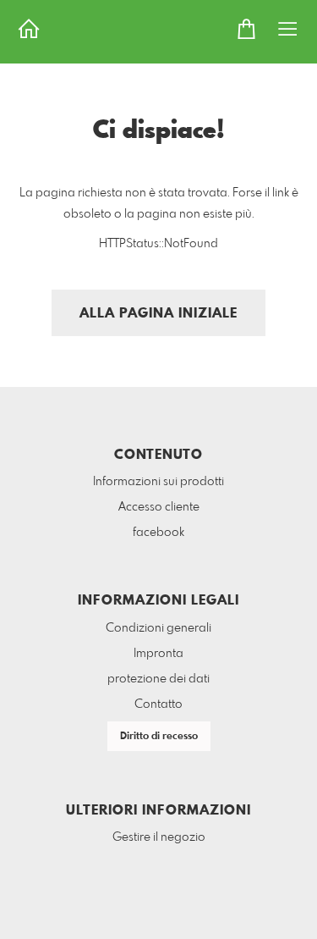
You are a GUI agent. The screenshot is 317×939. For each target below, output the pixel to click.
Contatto (158, 704)
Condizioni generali (158, 628)
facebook (158, 533)
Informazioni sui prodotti (158, 482)
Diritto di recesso (159, 737)
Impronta (158, 654)
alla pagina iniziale (158, 314)
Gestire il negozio (158, 837)
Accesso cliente (158, 507)
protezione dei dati (158, 679)
